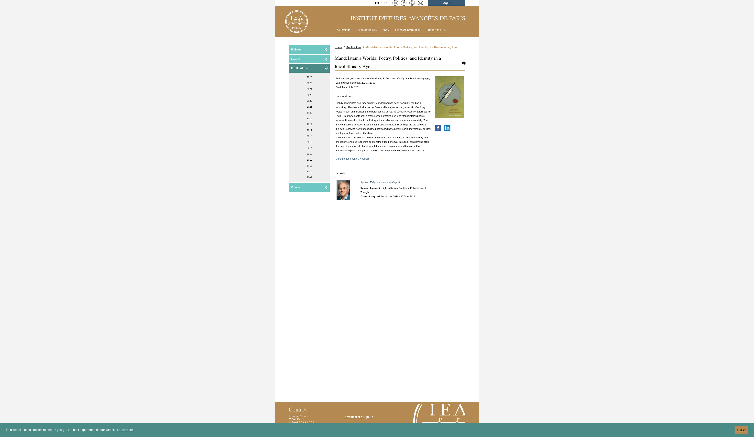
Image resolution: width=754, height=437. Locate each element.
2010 (309, 171)
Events (295, 58)
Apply (385, 29)
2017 (309, 130)
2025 (309, 83)
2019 (309, 118)
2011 (309, 165)
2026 (309, 77)
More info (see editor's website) (352, 158)
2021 (309, 106)
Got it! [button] (741, 430)
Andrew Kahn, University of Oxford (380, 182)
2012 (309, 159)
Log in (446, 3)
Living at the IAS (366, 29)
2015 (309, 142)
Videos (295, 187)
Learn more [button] (125, 430)
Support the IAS (436, 29)
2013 (309, 154)
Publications (353, 47)
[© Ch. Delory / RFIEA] (343, 191)
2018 (309, 124)
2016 (309, 136)
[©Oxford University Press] (449, 99)
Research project (370, 188)
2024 (309, 89)
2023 (309, 95)
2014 (309, 148)
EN (385, 3)
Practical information (408, 29)
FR (377, 3)
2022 (309, 101)
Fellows (296, 49)
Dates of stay (368, 196)
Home (338, 47)
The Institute (342, 29)
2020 (309, 112)
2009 (309, 177)
